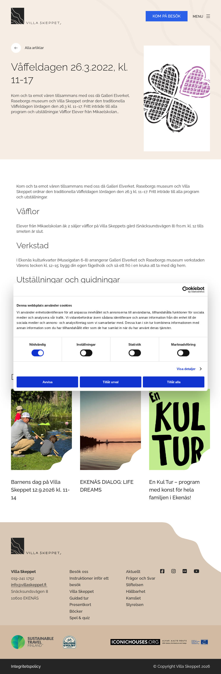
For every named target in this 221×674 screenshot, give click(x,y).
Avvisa (47, 382)
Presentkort (80, 604)
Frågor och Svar (140, 578)
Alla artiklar (34, 48)
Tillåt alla (173, 382)
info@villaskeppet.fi (29, 584)
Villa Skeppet (81, 591)
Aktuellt (133, 571)
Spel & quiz (79, 617)
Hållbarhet (135, 591)
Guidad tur (79, 598)
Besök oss (78, 571)
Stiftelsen (134, 584)
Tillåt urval (110, 382)
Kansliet (133, 598)
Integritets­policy (26, 666)
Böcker (76, 611)
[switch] (86, 353)
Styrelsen (135, 604)
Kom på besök (167, 16)
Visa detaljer (186, 369)
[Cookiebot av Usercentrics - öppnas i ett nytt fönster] (185, 289)
